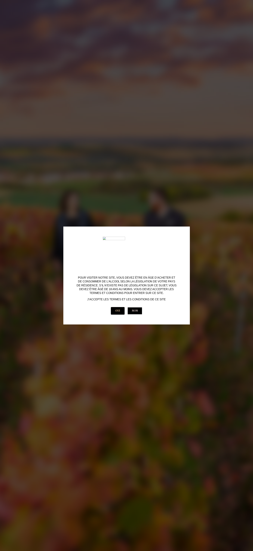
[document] (126, 275)
